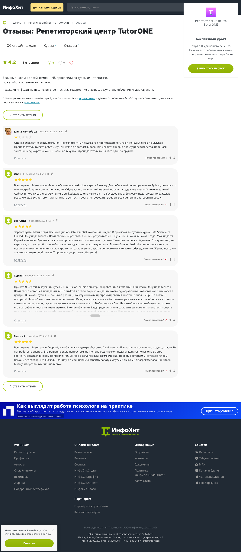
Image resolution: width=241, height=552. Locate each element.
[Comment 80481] (66, 131)
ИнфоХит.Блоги (85, 489)
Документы (142, 464)
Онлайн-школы (25, 470)
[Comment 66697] (53, 275)
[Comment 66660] (52, 174)
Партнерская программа (91, 506)
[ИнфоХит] (13, 7)
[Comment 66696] (57, 220)
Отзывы (71, 45)
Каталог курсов (24, 452)
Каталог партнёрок (87, 512)
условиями (32, 102)
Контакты (141, 458)
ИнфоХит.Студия (85, 470)
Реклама (80, 458)
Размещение (83, 452)
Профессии (22, 458)
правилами (87, 98)
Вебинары (21, 476)
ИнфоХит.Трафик (86, 476)
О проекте (142, 452)
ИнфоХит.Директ (86, 483)
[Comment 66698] (55, 336)
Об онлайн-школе (21, 45)
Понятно (29, 543)
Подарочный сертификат (31, 489)
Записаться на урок (211, 68)
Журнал (19, 483)
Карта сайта (143, 481)
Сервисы (80, 464)
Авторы (19, 464)
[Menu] (35, 7)
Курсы (50, 45)
